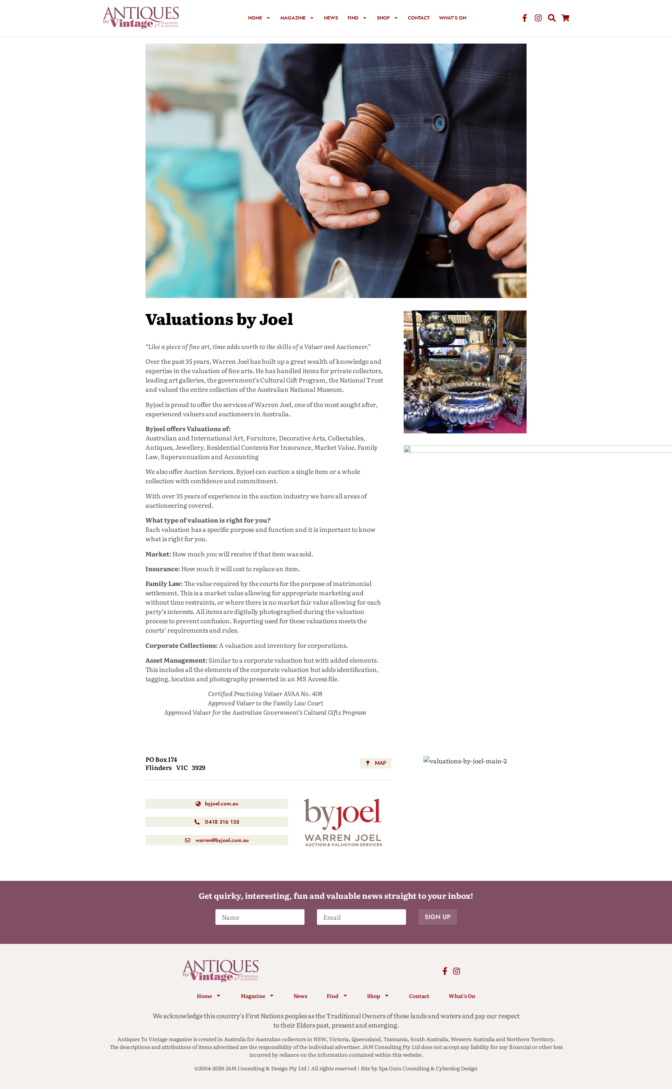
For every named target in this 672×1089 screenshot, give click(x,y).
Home (255, 17)
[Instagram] (538, 18)
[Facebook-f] (524, 18)
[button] (375, 763)
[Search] (552, 18)
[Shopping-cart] (565, 18)
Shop (383, 17)
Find (353, 17)
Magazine (293, 17)
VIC (182, 767)
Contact (418, 17)
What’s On (452, 17)
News (331, 17)
